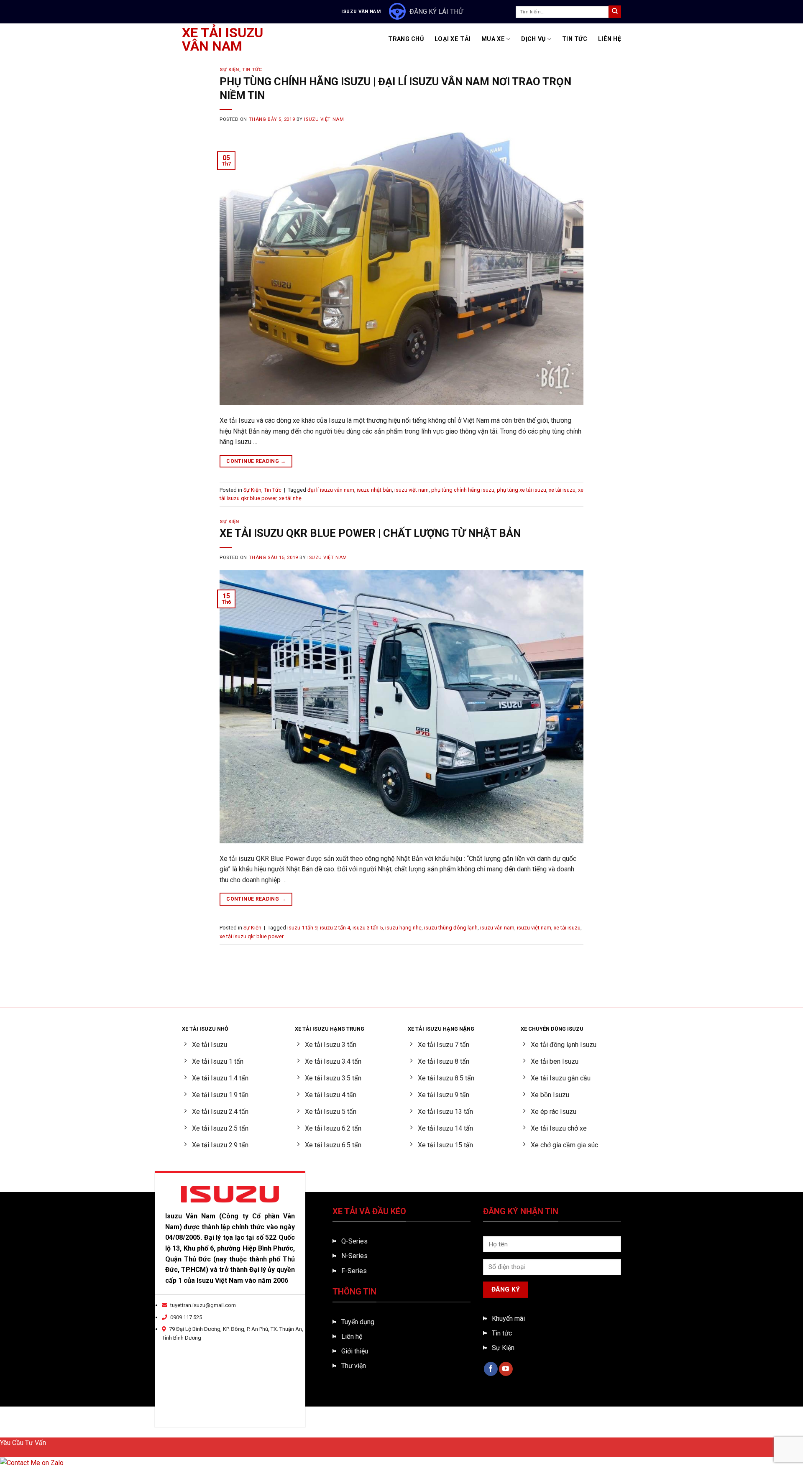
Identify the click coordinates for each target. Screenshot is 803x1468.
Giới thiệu (354, 1351)
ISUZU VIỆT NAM (324, 119)
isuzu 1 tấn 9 (302, 927)
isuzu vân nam (497, 927)
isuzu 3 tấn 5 (368, 927)
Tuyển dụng (357, 1322)
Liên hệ (351, 1336)
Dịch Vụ (533, 39)
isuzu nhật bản (374, 490)
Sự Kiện (229, 69)
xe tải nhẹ (290, 498)
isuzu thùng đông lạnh (451, 927)
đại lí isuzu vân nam (330, 490)
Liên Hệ (609, 39)
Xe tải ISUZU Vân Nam (222, 39)
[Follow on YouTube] (506, 1369)
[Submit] (615, 11)
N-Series (354, 1256)
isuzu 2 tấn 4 (335, 927)
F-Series (354, 1271)
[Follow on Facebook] (491, 1369)
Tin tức (502, 1333)
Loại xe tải (453, 39)
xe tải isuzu (562, 490)
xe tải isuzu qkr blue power (252, 936)
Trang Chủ (406, 39)
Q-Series (354, 1241)
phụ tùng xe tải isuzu (521, 490)
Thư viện (353, 1366)
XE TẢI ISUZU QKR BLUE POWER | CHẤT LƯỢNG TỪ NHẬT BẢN (370, 533)
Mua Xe (493, 39)
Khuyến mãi (508, 1318)
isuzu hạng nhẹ (403, 927)
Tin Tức (574, 39)
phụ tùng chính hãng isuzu (462, 490)
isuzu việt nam (411, 490)
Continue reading (256, 461)
